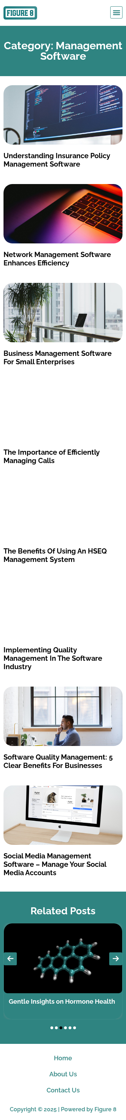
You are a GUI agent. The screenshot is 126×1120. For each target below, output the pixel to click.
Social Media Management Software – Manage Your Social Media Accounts (55, 864)
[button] (116, 12)
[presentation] (10, 958)
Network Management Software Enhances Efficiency (57, 258)
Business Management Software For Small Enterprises (58, 357)
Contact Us (63, 1090)
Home (63, 1058)
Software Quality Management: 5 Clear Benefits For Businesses (58, 761)
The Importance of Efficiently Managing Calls (51, 456)
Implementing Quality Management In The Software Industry (53, 658)
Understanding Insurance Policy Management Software (57, 160)
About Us (63, 1074)
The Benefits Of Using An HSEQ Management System (55, 555)
